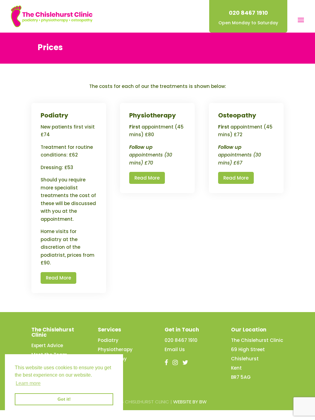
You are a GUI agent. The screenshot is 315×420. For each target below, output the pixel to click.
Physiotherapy (115, 349)
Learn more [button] (28, 383)
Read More (58, 278)
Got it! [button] (64, 399)
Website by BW (190, 401)
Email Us (175, 349)
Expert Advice (47, 345)
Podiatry (108, 340)
